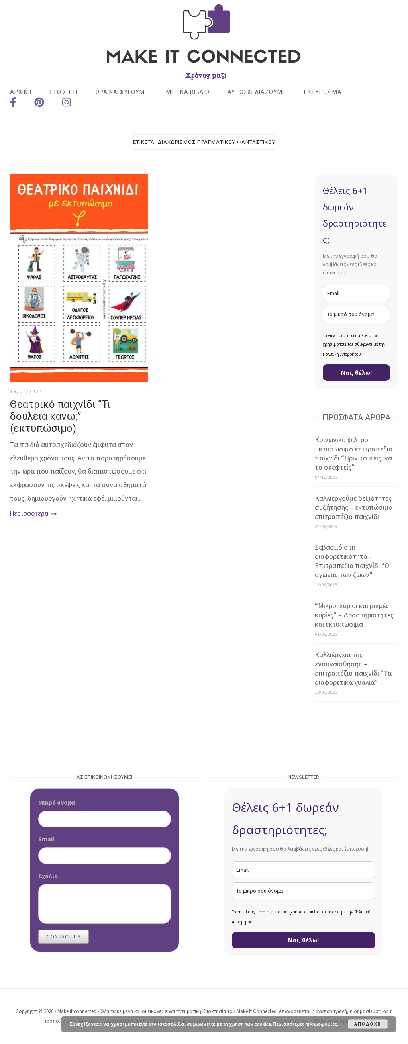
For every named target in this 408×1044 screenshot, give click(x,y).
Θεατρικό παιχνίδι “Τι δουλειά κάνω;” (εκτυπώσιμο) (60, 416)
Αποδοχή (367, 1024)
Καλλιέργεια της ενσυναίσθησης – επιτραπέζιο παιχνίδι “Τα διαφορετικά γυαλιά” (353, 668)
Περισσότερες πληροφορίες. (306, 1024)
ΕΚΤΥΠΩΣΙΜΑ (323, 92)
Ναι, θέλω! (356, 372)
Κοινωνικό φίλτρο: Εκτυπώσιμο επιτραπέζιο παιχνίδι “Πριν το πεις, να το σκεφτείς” (353, 453)
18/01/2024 (26, 391)
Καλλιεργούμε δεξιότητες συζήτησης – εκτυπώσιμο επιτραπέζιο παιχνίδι (353, 507)
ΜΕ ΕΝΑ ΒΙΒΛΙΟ (188, 92)
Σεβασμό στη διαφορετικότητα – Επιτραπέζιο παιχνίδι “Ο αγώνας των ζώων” (352, 561)
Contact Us (63, 936)
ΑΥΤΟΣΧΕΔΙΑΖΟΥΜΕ (257, 92)
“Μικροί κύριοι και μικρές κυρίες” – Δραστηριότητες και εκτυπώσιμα (354, 615)
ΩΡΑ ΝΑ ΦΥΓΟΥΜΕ (122, 92)
